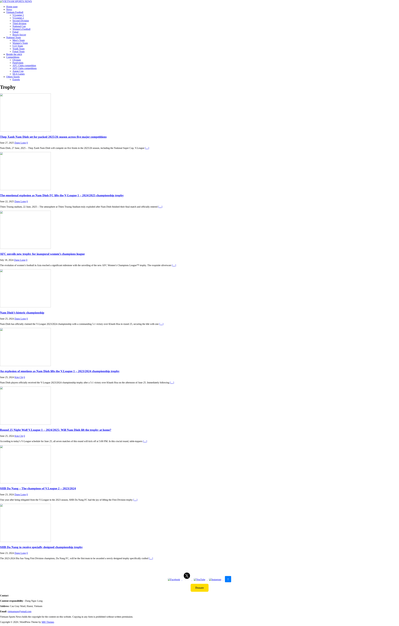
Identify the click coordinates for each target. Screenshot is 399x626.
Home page (12, 6)
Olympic (16, 60)
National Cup (19, 26)
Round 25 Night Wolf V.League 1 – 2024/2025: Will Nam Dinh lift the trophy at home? (55, 430)
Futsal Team (18, 51)
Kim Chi (18, 377)
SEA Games (18, 74)
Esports (16, 79)
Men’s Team (18, 40)
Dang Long (20, 142)
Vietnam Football (14, 12)
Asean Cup (18, 71)
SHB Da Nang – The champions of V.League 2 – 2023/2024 (38, 488)
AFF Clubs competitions (24, 68)
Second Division (20, 20)
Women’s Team (20, 43)
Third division (19, 23)
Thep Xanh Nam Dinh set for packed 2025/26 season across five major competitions (53, 136)
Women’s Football (21, 29)
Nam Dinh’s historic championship (22, 312)
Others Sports (13, 76)
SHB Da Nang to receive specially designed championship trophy (41, 547)
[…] (147, 148)
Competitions (12, 57)
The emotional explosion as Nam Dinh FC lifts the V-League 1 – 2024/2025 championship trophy (62, 195)
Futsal (15, 32)
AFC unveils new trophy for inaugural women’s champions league (42, 254)
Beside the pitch (14, 54)
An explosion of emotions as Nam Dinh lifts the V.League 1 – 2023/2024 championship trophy (60, 371)
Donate (199, 587)
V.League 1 (18, 15)
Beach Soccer (19, 34)
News (9, 9)
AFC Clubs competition (24, 65)
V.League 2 (18, 18)
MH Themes (48, 622)
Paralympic (18, 62)
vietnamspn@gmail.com (19, 611)
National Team (13, 37)
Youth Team (18, 48)
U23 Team (17, 46)
